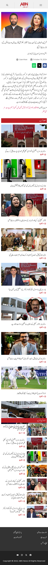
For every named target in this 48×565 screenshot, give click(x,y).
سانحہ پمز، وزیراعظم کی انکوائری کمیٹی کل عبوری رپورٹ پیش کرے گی (25, 151)
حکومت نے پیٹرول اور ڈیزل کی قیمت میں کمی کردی (14, 428)
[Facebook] (30, 555)
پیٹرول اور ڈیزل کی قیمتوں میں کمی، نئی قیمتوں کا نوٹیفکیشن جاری (28, 186)
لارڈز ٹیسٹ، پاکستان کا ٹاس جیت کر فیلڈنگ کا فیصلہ (31, 393)
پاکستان (38, 53)
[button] (45, 65)
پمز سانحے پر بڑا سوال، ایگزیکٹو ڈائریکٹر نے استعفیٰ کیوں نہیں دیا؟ (27, 289)
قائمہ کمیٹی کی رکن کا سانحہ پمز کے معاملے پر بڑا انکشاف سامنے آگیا (27, 220)
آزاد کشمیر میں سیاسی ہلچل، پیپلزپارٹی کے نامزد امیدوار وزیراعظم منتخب (13, 469)
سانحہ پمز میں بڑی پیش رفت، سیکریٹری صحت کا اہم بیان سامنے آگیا (26, 359)
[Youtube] (17, 555)
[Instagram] (22, 555)
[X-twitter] (26, 555)
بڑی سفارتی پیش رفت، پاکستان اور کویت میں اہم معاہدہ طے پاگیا (27, 255)
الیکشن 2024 (43, 53)
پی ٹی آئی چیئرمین (31, 53)
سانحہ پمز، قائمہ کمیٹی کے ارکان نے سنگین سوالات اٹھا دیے (28, 324)
